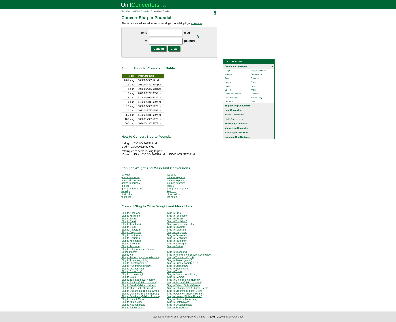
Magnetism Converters (237, 128)
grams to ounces (130, 177)
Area (227, 78)
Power (253, 82)
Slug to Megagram (177, 232)
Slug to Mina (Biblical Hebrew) (183, 279)
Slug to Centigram (177, 238)
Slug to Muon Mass (131, 302)
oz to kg (125, 191)
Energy (228, 82)
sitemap (201, 316)
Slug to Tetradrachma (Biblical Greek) (187, 288)
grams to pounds (130, 183)
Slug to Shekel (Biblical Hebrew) (139, 282)
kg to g (170, 185)
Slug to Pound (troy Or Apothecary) (140, 257)
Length (228, 70)
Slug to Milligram (130, 215)
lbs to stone (127, 194)
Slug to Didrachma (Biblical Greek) (140, 291)
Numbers (255, 94)
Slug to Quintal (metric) (133, 263)
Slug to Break (128, 227)
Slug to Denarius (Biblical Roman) (140, 293)
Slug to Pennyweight (132, 274)
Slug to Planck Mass (132, 299)
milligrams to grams (177, 188)
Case (253, 101)
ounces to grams (176, 177)
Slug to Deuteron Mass (179, 304)
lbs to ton (172, 197)
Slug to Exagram (176, 227)
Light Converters (234, 119)
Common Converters (236, 66)
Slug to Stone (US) (177, 268)
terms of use (171, 316)
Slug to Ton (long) (131, 224)
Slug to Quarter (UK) (132, 268)
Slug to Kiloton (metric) (179, 260)
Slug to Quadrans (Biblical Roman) (140, 296)
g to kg (125, 185)
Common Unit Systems (237, 137)
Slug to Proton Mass (178, 302)
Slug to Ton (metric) (177, 215)
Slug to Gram (174, 213)
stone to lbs (173, 194)
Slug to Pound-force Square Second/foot (189, 254)
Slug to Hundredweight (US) (182, 263)
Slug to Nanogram (177, 240)
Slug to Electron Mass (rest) (182, 299)
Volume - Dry (256, 97)
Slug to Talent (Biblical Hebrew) (138, 279)
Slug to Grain (128, 277)
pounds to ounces (131, 180)
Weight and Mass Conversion (138, 11)
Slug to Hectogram (131, 235)
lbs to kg (171, 174)
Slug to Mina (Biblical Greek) (137, 288)
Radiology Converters (236, 132)
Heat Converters (233, 110)
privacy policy (187, 316)
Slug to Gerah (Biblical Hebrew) (138, 285)
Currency (229, 101)
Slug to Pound (129, 218)
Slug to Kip (127, 254)
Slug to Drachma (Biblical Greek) (185, 291)
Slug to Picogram (130, 243)
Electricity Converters (236, 123)
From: (143, 32)
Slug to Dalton (175, 246)
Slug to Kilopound (177, 252)
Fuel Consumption (233, 94)
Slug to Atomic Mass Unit (180, 224)
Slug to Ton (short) (177, 221)
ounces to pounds (177, 180)
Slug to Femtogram (177, 243)
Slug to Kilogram (130, 213)
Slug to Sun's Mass (177, 307)
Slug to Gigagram (131, 232)
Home (123, 11)
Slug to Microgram (131, 240)
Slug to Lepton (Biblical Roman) (184, 296)
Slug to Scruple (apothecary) (182, 274)
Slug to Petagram (130, 229)
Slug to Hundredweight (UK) (136, 266)
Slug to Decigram (130, 238)
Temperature (256, 74)
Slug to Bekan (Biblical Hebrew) (184, 282)
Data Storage (231, 97)
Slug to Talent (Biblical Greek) (183, 285)
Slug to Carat (128, 221)
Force (227, 86)
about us (158, 316)
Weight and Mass (258, 70)
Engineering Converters (237, 105)
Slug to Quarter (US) (178, 266)
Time (253, 86)
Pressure (255, 78)
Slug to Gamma (175, 277)
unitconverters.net (233, 316)
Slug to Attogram (130, 246)
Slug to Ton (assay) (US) (180, 257)
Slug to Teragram (176, 229)
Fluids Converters (234, 114)
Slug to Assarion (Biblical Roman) (185, 293)
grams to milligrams (132, 188)
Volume (228, 74)
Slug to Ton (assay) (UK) (134, 260)
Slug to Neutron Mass (133, 304)
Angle (253, 90)
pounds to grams (176, 183)
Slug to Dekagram (177, 235)
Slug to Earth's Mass (132, 307)
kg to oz (171, 191)
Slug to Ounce (175, 218)
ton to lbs (126, 197)
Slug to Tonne (174, 271)
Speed (228, 90)
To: (145, 40)
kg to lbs (126, 174)
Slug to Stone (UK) (131, 271)
